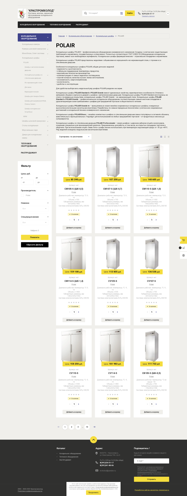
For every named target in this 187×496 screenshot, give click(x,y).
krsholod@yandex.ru (108, 471)
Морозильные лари (30, 130)
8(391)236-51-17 (148, 14)
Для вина (28, 87)
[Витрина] (161, 136)
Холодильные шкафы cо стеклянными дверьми (33, 76)
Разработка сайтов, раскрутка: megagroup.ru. (152, 490)
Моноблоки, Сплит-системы (33, 53)
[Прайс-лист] (168, 136)
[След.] (94, 426)
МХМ (25, 116)
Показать (34, 237)
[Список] (165, 136)
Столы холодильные (30, 125)
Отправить (151, 479)
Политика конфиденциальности (30, 491)
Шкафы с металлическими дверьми (34, 68)
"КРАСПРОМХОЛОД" (41, 10)
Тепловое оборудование (29, 144)
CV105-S (112, 281)
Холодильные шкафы (30, 58)
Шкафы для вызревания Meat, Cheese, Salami (35, 102)
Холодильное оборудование (29, 37)
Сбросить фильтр (34, 245)
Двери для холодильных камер (32, 136)
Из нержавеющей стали (33, 83)
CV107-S (151, 281)
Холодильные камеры (31, 44)
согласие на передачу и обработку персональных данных (150, 468)
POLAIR (26, 62)
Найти (130, 13)
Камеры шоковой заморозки (34, 49)
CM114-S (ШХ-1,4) (73, 281)
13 (87, 427)
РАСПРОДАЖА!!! (29, 153)
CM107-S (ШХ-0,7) (112, 189)
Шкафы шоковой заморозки (33, 121)
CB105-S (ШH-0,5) (151, 373)
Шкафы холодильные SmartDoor (32, 110)
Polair (28, 195)
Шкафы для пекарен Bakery (34, 96)
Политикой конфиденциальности (147, 471)
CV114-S (112, 373)
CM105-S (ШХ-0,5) (73, 189)
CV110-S (73, 373)
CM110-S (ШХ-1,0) (151, 189)
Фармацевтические (32, 92)
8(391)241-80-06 (106, 465)
